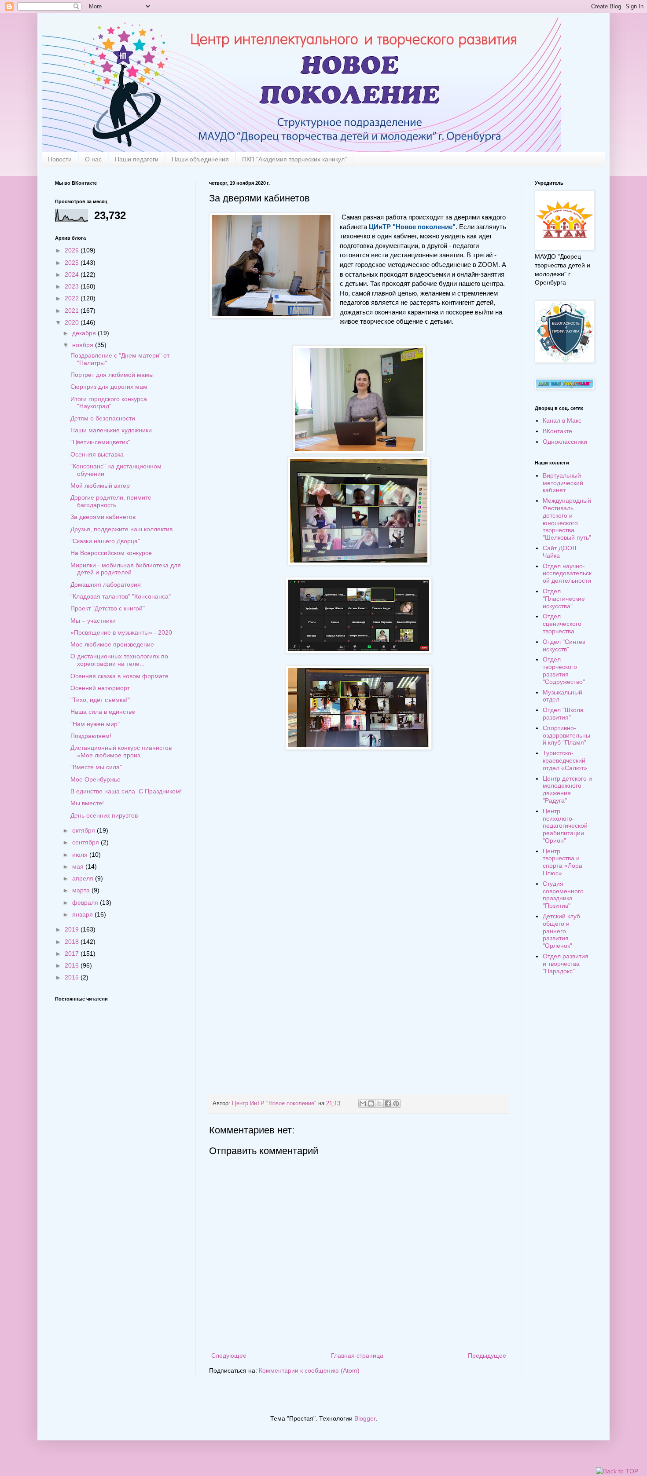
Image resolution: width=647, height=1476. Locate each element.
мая (78, 866)
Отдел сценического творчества (562, 624)
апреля (83, 878)
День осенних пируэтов (104, 815)
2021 (73, 310)
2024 (73, 274)
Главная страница (357, 1355)
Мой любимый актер (100, 485)
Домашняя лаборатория (105, 584)
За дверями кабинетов (103, 516)
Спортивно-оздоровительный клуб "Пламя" (566, 735)
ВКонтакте (557, 431)
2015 (73, 977)
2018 (73, 941)
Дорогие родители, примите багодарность (110, 501)
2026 (73, 250)
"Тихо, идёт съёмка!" (100, 699)
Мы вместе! (87, 803)
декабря (85, 332)
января (83, 914)
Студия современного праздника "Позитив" (563, 894)
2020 (73, 322)
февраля (86, 902)
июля (80, 854)
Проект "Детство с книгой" (107, 608)
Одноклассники (565, 441)
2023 (73, 286)
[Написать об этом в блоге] (371, 1103)
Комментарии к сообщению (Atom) (309, 1370)
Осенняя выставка (97, 454)
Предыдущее (487, 1355)
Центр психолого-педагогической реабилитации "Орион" (565, 825)
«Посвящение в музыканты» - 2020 (121, 632)
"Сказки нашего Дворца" (105, 540)
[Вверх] (617, 1471)
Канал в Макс (562, 420)
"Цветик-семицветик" (100, 442)
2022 (73, 298)
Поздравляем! (90, 735)
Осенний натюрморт (100, 687)
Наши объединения (200, 159)
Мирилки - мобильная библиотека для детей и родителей (125, 569)
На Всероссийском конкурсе (111, 552)
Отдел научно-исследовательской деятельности (567, 574)
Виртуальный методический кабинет (563, 483)
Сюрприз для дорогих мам (108, 386)
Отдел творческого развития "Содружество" (564, 670)
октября (84, 830)
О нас (93, 159)
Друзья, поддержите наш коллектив (121, 529)
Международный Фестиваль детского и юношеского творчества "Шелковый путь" (567, 519)
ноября (83, 344)
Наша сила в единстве (102, 711)
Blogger (364, 1418)
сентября (86, 842)
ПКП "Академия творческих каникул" (294, 159)
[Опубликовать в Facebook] (387, 1103)
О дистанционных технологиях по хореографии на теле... (119, 660)
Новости (60, 159)
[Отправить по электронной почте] (362, 1103)
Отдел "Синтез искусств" (564, 645)
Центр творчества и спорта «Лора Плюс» (562, 862)
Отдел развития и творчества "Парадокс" (565, 964)
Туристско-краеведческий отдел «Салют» (565, 760)
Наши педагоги (136, 159)
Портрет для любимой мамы (112, 374)
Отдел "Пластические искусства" (564, 599)
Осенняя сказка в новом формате (119, 676)
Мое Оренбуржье (95, 779)
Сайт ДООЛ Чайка (559, 551)
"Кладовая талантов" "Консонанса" (120, 596)
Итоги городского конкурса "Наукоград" (108, 402)
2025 (73, 262)
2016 (73, 965)
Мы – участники (93, 620)
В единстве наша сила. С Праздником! (126, 791)
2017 (73, 953)
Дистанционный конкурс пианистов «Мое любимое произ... (121, 751)
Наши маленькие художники (111, 430)
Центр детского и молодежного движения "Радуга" (567, 789)
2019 (73, 929)
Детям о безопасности (102, 418)
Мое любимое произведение (112, 644)
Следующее (228, 1355)
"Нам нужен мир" (95, 723)
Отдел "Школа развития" (563, 713)
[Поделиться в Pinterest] (396, 1103)
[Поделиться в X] (379, 1103)
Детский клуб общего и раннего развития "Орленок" (561, 931)
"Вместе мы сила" (96, 767)
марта (82, 890)
